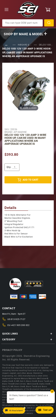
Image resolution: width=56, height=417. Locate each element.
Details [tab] (10, 208)
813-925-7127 (18, 319)
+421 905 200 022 (20, 325)
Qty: (9, 167)
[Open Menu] (6, 9)
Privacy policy (12, 350)
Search (49, 22)
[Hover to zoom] (28, 89)
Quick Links (10, 333)
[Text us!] (44, 411)
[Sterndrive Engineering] (28, 9)
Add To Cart (31, 179)
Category (8, 339)
